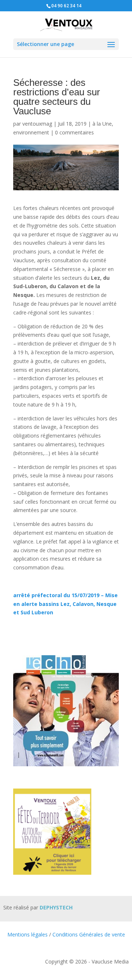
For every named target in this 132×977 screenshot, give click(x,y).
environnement (31, 132)
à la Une (102, 123)
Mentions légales (27, 934)
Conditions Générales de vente (88, 934)
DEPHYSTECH (56, 907)
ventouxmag (37, 123)
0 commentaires (74, 132)
